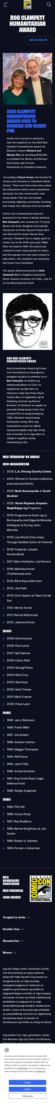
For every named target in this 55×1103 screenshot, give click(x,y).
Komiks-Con (11, 929)
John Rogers (12, 897)
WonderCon (11, 941)
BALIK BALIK (38, 40)
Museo (7, 952)
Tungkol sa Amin (14, 917)
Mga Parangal (13, 890)
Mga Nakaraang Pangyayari (11, 880)
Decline (27, 1089)
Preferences (27, 1096)
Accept (27, 1082)
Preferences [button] (40, 1071)
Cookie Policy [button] (22, 1068)
